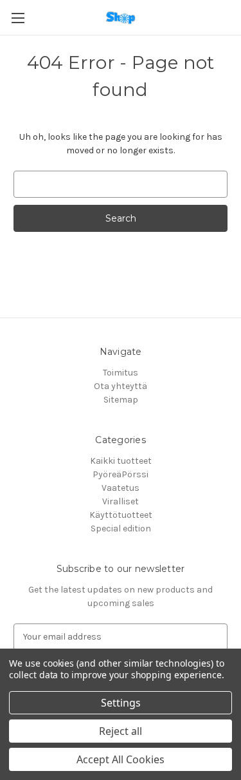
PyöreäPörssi (120, 474)
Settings (121, 703)
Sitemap (120, 399)
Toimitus (120, 372)
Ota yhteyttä (120, 386)
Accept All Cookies (120, 759)
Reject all (120, 731)
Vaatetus (120, 487)
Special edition (121, 528)
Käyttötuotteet (120, 514)
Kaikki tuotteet (121, 460)
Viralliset (120, 501)
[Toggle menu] (17, 17)
